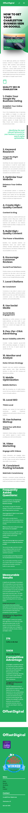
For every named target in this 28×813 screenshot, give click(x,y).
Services (5, 783)
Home (4, 781)
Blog (4, 787)
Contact (5, 789)
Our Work (5, 785)
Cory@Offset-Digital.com (10, 797)
